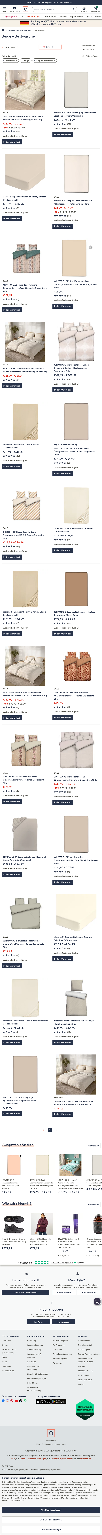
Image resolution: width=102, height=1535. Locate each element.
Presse (4, 1362)
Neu (22, 16)
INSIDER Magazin (60, 1340)
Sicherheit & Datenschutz (37, 1374)
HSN (3, 1470)
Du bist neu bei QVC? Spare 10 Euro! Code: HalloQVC (50, 2)
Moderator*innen (85, 1371)
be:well (63, 16)
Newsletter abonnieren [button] (25, 1292)
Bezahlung (31, 1362)
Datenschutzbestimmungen (33, 1458)
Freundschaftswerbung (62, 1354)
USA (38, 1444)
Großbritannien (47, 1444)
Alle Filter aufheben (90, 56)
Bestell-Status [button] (89, 1292)
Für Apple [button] (39, 1322)
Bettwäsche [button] (11, 60)
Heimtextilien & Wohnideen (19, 30)
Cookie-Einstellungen (51, 1529)
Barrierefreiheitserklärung (89, 1354)
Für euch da (57, 1363)
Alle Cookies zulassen (51, 1510)
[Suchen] (74, 9)
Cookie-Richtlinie (16, 1500)
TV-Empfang (83, 1375)
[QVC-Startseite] (3, 30)
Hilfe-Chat (6, 1340)
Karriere (81, 1366)
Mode (98, 16)
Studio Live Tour (85, 1380)
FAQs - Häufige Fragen (36, 1378)
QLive (4, 1357)
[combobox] (52, 9)
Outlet (81, 1384)
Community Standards (61, 1458)
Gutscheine (57, 1349)
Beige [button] (26, 60)
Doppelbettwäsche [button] (45, 60)
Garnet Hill (34, 1470)
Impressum (85, 1458)
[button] (4, 10)
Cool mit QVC (50, 16)
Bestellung (31, 1340)
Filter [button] (50, 46)
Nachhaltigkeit (84, 1349)
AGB (13, 1458)
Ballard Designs (12, 1470)
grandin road (44, 1470)
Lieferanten (6, 1366)
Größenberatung (34, 1349)
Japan (64, 1444)
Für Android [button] (63, 1322)
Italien (57, 1444)
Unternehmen (84, 1340)
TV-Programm (59, 1345)
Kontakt (5, 1345)
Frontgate (24, 1470)
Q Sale (89, 16)
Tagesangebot (10, 16)
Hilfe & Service (33, 1383)
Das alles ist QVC (85, 1345)
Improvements (56, 1470)
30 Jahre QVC (34, 16)
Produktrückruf (8, 1371)
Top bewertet (76, 16)
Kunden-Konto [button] (64, 1292)
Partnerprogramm (60, 1358)
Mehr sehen (93, 1145)
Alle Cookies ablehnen (51, 1519)
